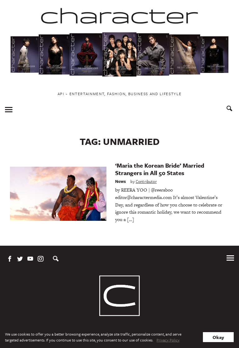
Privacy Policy (168, 340)
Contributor (146, 181)
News (120, 181)
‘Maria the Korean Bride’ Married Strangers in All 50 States (159, 169)
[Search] (229, 109)
